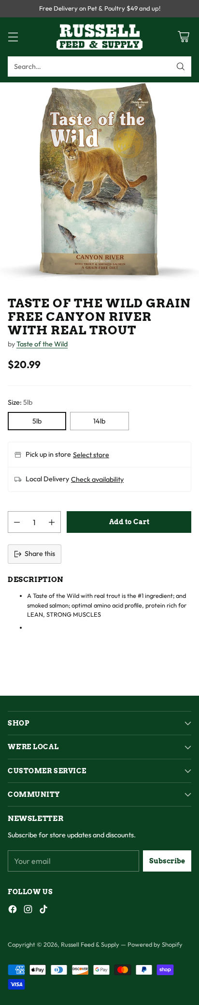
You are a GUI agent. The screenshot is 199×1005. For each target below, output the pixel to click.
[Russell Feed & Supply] (99, 36)
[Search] (180, 66)
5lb (37, 421)
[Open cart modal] (183, 37)
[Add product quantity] (51, 522)
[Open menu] (13, 37)
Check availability (97, 479)
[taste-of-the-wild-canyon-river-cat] (99, 181)
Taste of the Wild (42, 344)
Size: (20, 402)
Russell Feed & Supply (90, 944)
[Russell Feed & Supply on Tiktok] (43, 910)
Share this (40, 553)
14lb (99, 421)
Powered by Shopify (155, 944)
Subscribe (167, 861)
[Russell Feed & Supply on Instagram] (28, 910)
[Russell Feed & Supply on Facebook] (12, 910)
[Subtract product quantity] (17, 522)
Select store (91, 454)
